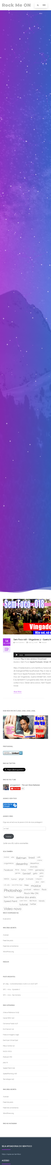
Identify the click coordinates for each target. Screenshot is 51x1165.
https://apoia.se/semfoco (11, 1154)
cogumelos (9, 863)
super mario (23, 900)
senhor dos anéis (26, 897)
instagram (38, 879)
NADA (5, 1051)
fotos (23, 870)
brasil (32, 857)
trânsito (42, 901)
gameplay (39, 870)
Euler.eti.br (7, 919)
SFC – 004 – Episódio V (11, 989)
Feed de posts (8, 940)
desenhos (34, 863)
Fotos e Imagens (9, 1035)
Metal (26, 885)
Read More (17, 692)
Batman (21, 857)
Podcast (44, 642)
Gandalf (27, 873)
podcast (27, 889)
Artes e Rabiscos (9, 1012)
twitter (33, 904)
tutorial (23, 904)
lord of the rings (17, 885)
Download (42, 659)
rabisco (36, 889)
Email (46, 662)
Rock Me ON (16, 5)
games (17, 873)
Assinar (8, 837)
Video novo (12, 909)
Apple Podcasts (36, 662)
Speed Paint (10, 901)
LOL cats (7, 885)
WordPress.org (8, 952)
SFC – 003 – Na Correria (12, 995)
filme (17, 870)
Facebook (8, 870)
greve (41, 876)
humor (14, 879)
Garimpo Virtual (9, 1040)
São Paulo (33, 901)
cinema (39, 860)
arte (12, 857)
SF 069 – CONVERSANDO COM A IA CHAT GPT (20, 984)
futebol (30, 870)
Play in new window (29, 659)
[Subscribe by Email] (10, 807)
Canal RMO (7, 1018)
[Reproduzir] (16, 655)
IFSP (21, 879)
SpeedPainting (8, 1074)
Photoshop (13, 890)
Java (37, 882)
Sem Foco (9, 897)
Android (6, 857)
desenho (22, 864)
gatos (41, 873)
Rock (44, 889)
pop (4, 1062)
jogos (42, 882)
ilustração (29, 879)
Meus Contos (7, 1046)
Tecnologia (7, 1079)
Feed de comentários (10, 946)
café (38, 857)
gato (35, 873)
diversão (34, 867)
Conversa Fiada (8, 1023)
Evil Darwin (7, 1029)
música (36, 885)
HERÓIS (6, 879)
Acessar (6, 935)
